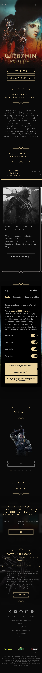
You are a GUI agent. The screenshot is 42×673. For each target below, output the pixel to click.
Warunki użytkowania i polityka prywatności (21, 617)
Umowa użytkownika (21, 627)
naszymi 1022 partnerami (21, 311)
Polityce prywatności (28, 586)
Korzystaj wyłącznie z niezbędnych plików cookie (21, 380)
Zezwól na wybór (21, 372)
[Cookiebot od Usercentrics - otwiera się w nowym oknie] (28, 290)
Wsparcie (21, 623)
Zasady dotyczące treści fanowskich (21, 630)
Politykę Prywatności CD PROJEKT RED (21, 581)
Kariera (21, 637)
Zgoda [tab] (7, 297)
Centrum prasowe (21, 633)
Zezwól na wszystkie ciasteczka (21, 366)
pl (3, 4)
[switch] (34, 342)
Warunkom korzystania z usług (15, 588)
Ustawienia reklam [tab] (31, 297)
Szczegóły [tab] (17, 297)
